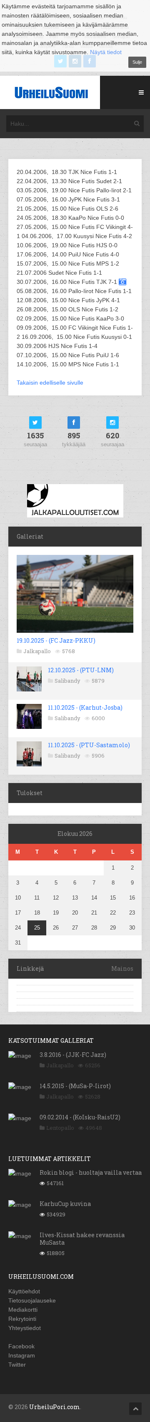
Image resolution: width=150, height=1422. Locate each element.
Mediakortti (23, 1309)
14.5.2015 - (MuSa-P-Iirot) (75, 1086)
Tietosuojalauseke (32, 1300)
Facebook (21, 1346)
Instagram (21, 1355)
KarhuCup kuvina (65, 1204)
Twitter (17, 1364)
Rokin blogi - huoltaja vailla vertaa (91, 1172)
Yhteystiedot (24, 1328)
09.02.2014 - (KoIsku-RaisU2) (80, 1117)
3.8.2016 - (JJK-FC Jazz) (73, 1055)
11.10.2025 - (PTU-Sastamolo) (89, 745)
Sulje (137, 62)
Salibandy (67, 680)
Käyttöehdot (24, 1291)
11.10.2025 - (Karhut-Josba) (85, 707)
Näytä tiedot (106, 52)
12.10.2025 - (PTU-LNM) (81, 670)
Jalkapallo (37, 651)
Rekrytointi (22, 1318)
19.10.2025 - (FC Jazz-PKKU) (56, 640)
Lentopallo (60, 1127)
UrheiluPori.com (54, 1407)
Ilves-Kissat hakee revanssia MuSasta (82, 1238)
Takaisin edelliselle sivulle (50, 382)
